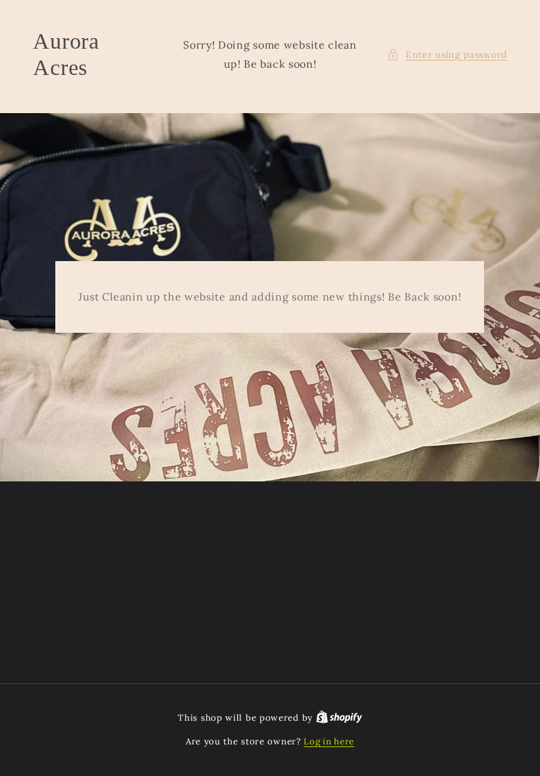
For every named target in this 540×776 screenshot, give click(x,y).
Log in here (329, 741)
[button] (447, 55)
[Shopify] (339, 717)
